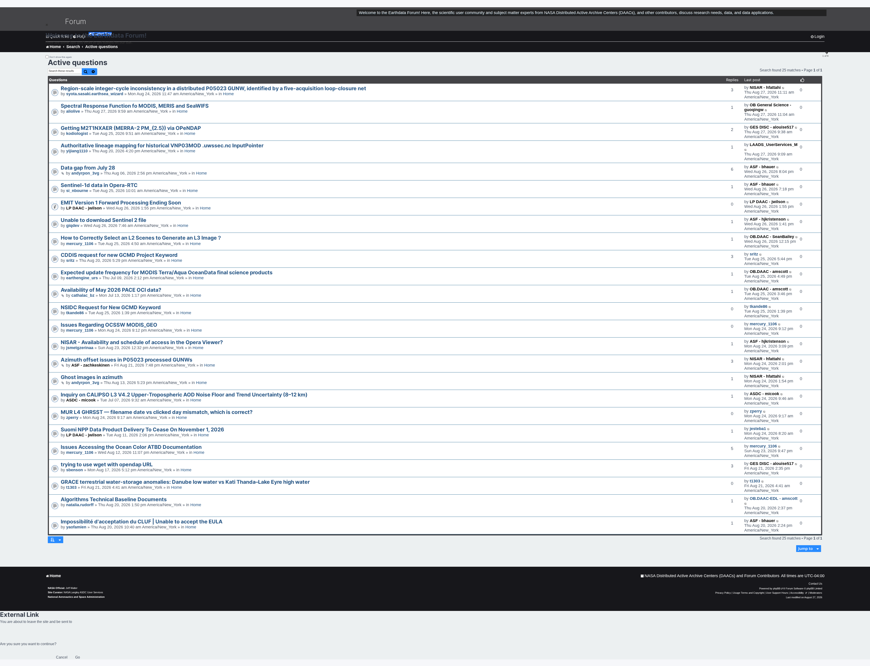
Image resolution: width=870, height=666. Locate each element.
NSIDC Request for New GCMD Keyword (111, 307)
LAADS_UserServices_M (774, 144)
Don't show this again (60, 57)
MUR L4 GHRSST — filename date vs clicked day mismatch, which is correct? (157, 412)
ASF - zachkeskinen (90, 365)
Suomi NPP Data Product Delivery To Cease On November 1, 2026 (142, 429)
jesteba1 (758, 428)
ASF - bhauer (762, 167)
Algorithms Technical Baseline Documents (114, 499)
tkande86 (75, 313)
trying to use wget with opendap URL (107, 464)
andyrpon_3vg (85, 173)
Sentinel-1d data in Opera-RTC (99, 185)
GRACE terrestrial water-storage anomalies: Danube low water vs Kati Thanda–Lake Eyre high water (185, 482)
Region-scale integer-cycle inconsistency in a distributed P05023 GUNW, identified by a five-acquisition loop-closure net (213, 88)
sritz (70, 260)
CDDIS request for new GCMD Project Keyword (119, 255)
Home (228, 94)
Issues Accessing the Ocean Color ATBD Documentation (131, 447)
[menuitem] (709, 575)
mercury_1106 (79, 243)
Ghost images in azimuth (92, 377)
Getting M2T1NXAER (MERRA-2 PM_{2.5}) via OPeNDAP (131, 128)
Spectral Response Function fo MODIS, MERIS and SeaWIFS (135, 106)
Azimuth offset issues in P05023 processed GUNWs (126, 360)
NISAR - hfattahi (765, 87)
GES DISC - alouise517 (772, 127)
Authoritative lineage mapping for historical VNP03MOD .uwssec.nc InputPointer (162, 145)
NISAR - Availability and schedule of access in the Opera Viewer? (142, 342)
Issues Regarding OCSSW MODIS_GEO (109, 325)
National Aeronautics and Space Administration (76, 597)
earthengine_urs (82, 278)
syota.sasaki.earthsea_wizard (94, 94)
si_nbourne (77, 190)
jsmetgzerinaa (79, 347)
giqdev (72, 225)
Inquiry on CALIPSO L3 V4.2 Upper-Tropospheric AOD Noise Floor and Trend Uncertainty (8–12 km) (184, 394)
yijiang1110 (77, 151)
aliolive (73, 111)
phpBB (776, 588)
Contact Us (815, 583)
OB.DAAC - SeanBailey (772, 236)
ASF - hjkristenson (768, 219)
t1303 (71, 487)
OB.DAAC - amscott (769, 271)
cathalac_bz (82, 295)
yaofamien (76, 527)
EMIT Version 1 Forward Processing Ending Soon (121, 202)
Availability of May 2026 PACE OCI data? (111, 290)
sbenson (74, 470)
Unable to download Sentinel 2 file (103, 220)
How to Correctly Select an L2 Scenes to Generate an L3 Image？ (141, 238)
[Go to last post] (783, 87)
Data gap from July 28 (88, 168)
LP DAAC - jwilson (84, 208)
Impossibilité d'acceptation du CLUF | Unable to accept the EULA (141, 521)
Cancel (62, 657)
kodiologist (77, 133)
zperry (72, 417)
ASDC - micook (81, 400)
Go (77, 657)
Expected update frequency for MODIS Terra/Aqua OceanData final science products (167, 272)
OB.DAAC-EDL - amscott (774, 498)
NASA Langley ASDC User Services (83, 592)
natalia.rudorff (80, 505)
